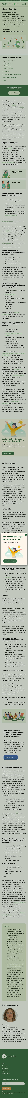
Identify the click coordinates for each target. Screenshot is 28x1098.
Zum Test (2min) (9, 561)
